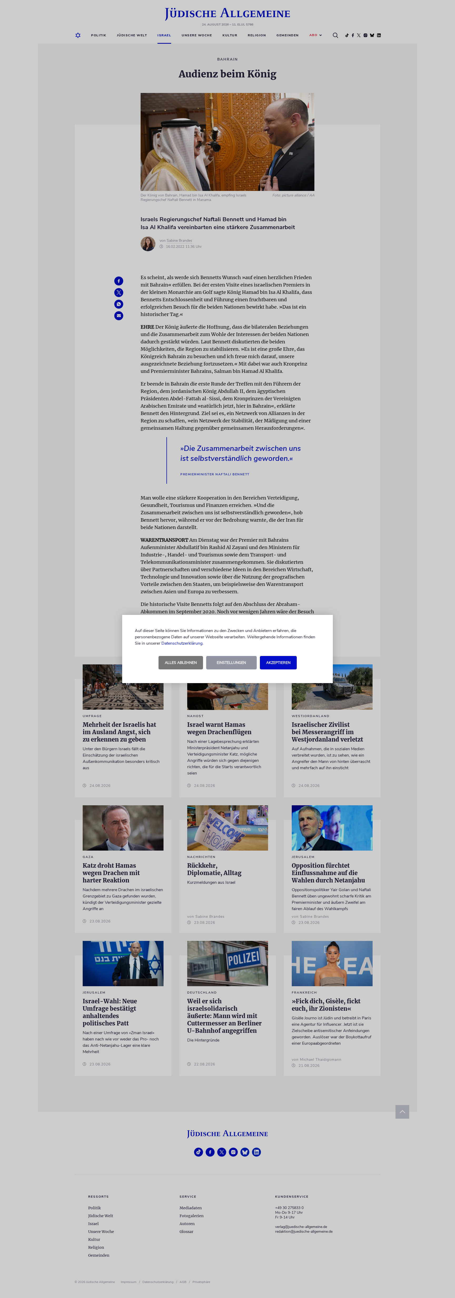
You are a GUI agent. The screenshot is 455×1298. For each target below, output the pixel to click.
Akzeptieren (278, 662)
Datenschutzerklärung (181, 643)
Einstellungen (231, 662)
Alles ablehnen (181, 662)
